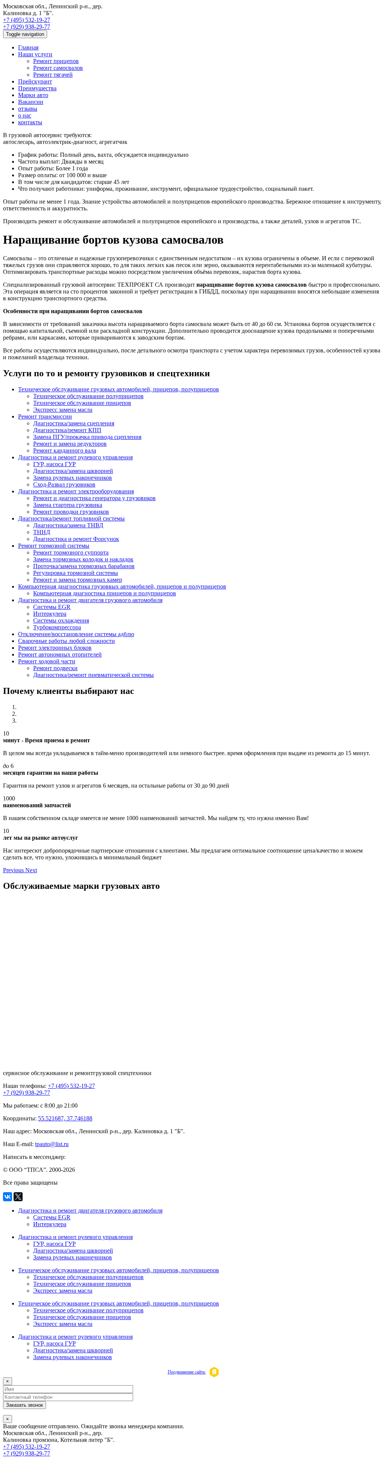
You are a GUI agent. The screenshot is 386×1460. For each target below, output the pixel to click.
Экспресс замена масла (62, 409)
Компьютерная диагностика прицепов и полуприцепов (104, 593)
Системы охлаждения (61, 620)
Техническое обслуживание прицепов (82, 403)
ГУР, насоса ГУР (54, 464)
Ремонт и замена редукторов (70, 443)
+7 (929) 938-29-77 (26, 26)
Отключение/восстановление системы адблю (76, 634)
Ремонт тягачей (53, 74)
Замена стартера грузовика (67, 505)
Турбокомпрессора (57, 627)
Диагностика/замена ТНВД (68, 525)
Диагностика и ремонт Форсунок (76, 539)
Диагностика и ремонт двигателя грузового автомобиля (90, 600)
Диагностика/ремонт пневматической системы (93, 675)
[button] (14, 870)
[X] (18, 1196)
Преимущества (37, 88)
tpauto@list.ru (52, 1144)
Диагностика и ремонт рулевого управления (75, 457)
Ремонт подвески (55, 668)
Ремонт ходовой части (46, 661)
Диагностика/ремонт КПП (67, 430)
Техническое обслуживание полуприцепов (88, 396)
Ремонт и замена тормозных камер (77, 579)
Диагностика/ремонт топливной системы (71, 518)
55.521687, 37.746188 (65, 1118)
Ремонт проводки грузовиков (71, 511)
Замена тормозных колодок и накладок (83, 559)
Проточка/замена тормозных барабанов (84, 566)
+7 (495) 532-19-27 (26, 20)
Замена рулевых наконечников (72, 477)
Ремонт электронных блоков (55, 647)
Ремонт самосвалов (58, 68)
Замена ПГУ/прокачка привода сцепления (87, 437)
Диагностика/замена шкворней (73, 471)
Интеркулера (49, 613)
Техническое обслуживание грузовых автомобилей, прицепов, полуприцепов (118, 389)
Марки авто (33, 95)
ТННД (41, 532)
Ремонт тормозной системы (53, 545)
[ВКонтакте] (7, 1196)
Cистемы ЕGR (51, 607)
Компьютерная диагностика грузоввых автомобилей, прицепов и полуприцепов (122, 586)
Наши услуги (35, 54)
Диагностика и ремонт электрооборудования (76, 491)
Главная (28, 47)
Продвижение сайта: (187, 1372)
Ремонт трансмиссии (45, 416)
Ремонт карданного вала (64, 450)
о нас (24, 115)
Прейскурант (35, 81)
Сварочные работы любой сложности (66, 641)
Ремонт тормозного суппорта (71, 552)
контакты (30, 122)
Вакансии (30, 102)
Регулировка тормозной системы (75, 573)
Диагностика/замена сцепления (73, 423)
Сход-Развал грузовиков (64, 484)
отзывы (27, 108)
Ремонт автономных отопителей (60, 654)
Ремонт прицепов (56, 61)
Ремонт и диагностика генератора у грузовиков (94, 498)
